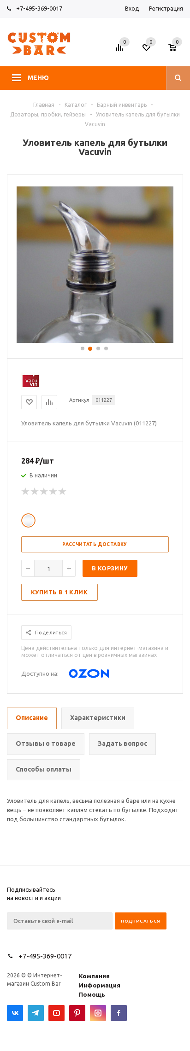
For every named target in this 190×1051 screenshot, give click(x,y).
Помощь (92, 994)
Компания (94, 976)
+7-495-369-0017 (39, 8)
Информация (99, 985)
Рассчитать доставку (94, 544)
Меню (38, 77)
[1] (25, 491)
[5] (62, 491)
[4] (53, 491)
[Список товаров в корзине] (177, 50)
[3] (44, 491)
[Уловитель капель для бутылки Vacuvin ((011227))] (95, 340)
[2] (35, 491)
